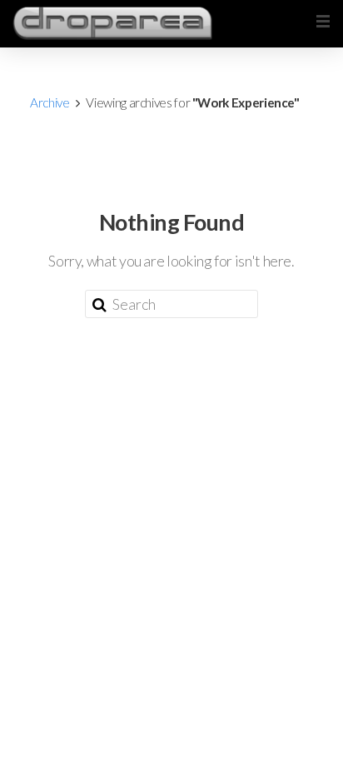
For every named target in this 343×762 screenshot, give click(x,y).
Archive (49, 102)
